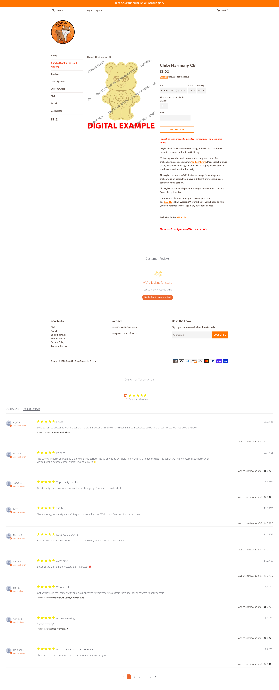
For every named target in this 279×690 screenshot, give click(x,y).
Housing (200, 85)
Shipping (164, 76)
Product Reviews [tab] (31, 408)
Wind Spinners (58, 81)
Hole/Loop (192, 85)
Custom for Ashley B (60, 629)
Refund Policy (58, 338)
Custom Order (58, 88)
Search (54, 103)
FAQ (53, 96)
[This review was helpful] (265, 441)
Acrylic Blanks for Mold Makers (67, 65)
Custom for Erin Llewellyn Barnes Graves (68, 598)
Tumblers (55, 74)
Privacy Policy (58, 342)
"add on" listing (198, 162)
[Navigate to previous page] (123, 676)
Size (161, 85)
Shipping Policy (58, 334)
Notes (162, 112)
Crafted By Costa (72, 361)
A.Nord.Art (181, 217)
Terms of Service (59, 346)
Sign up (98, 10)
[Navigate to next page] (155, 676)
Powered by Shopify (88, 361)
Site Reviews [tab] (12, 408)
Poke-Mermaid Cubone (61, 432)
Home (54, 55)
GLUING (168, 201)
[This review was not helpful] (270, 441)
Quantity (163, 101)
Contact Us (56, 110)
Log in (89, 10)
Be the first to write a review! (157, 297)
